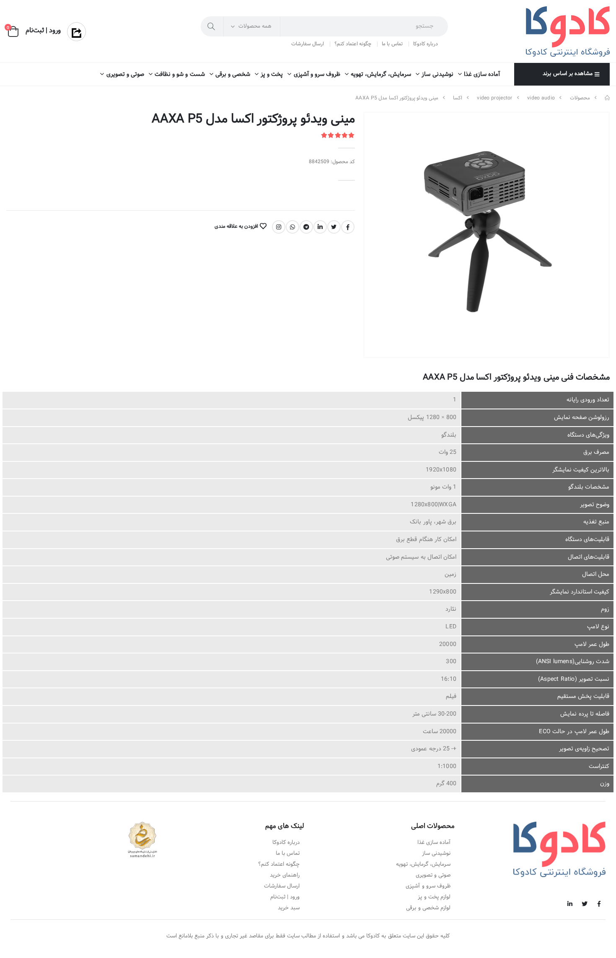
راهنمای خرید (285, 875)
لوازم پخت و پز (434, 897)
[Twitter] (334, 227)
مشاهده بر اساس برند (567, 73)
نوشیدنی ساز (437, 74)
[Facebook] (348, 227)
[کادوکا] (607, 98)
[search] (212, 26)
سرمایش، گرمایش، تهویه (381, 74)
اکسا (457, 98)
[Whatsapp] (292, 227)
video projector (494, 98)
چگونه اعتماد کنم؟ (352, 44)
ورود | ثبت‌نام (285, 897)
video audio (541, 98)
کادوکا (373, 936)
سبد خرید (289, 908)
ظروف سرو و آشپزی (317, 74)
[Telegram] (306, 227)
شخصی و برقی (232, 74)
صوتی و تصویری (125, 74)
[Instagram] (278, 227)
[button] (13, 31)
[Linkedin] (320, 227)
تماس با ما (392, 44)
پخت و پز (272, 74)
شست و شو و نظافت (180, 74)
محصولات (580, 98)
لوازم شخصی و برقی (428, 908)
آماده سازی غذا (482, 74)
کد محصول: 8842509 (332, 162)
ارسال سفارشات (307, 44)
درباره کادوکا (425, 44)
